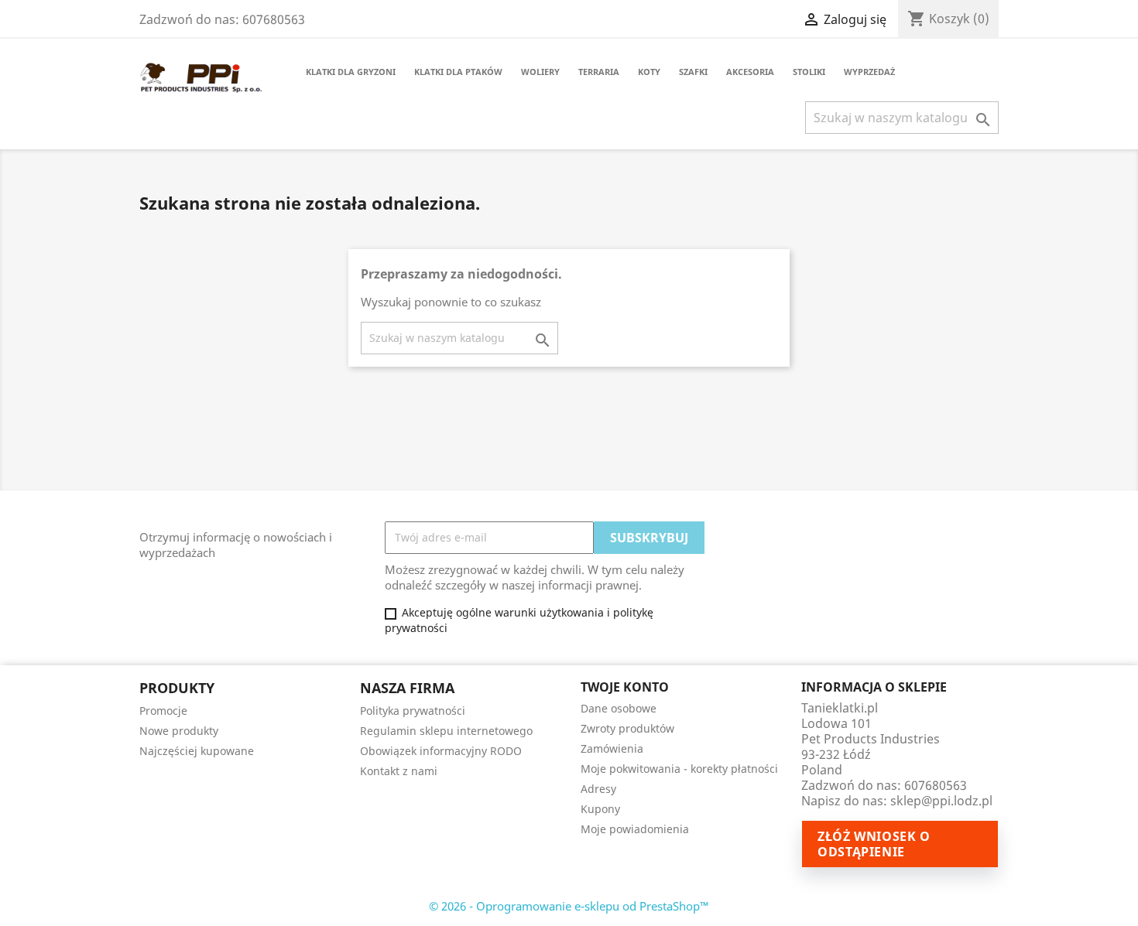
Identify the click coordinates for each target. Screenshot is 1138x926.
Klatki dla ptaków (458, 71)
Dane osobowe (618, 708)
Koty (649, 71)
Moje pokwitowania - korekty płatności (679, 768)
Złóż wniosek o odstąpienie (874, 844)
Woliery (540, 71)
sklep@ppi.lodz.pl (941, 800)
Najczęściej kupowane (196, 750)
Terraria (598, 71)
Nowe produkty (178, 730)
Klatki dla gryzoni (351, 71)
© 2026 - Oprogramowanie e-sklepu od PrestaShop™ (569, 906)
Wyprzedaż (869, 71)
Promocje (163, 710)
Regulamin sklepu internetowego (446, 730)
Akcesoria (750, 71)
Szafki (693, 71)
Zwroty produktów (627, 728)
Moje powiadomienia (635, 829)
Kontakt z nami (398, 771)
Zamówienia (612, 748)
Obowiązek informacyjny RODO (441, 750)
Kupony (600, 808)
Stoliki (809, 71)
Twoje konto (625, 686)
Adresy (598, 788)
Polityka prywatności (412, 710)
